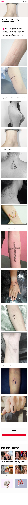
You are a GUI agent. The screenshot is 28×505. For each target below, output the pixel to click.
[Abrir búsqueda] (23, 1)
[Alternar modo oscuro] (26, 1)
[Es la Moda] (3, 1)
